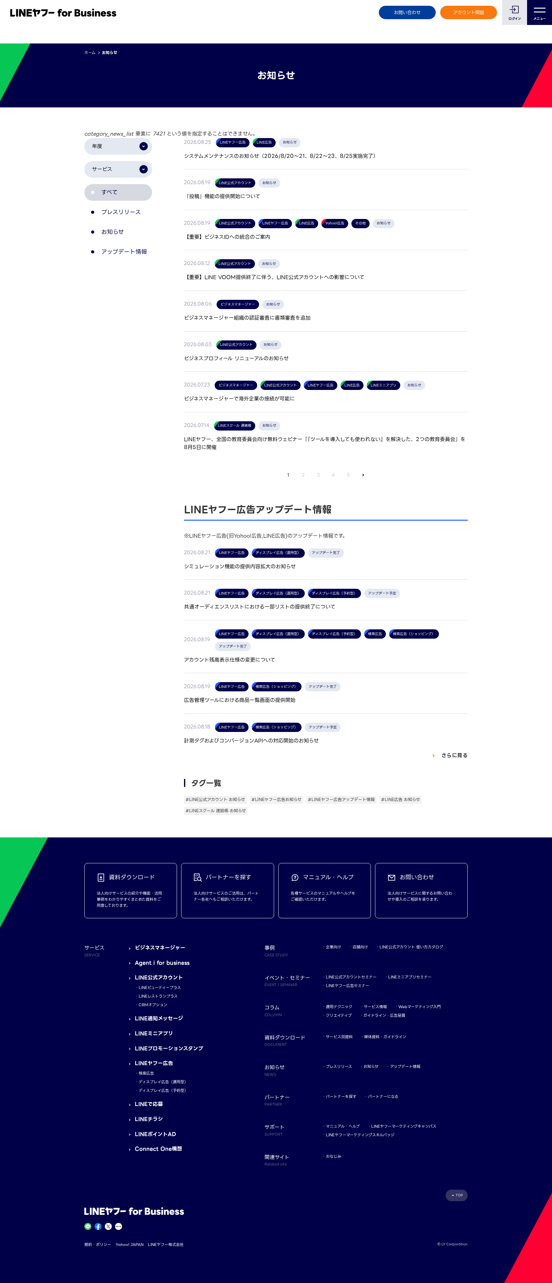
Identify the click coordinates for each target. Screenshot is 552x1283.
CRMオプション (153, 1005)
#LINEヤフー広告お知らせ (276, 799)
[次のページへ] (363, 475)
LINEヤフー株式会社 (166, 1244)
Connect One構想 (158, 1149)
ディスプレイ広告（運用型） (163, 1082)
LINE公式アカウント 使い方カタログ (411, 947)
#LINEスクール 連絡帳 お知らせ (216, 810)
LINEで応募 (149, 1104)
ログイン (515, 18)
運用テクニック (339, 1007)
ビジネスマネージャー (160, 948)
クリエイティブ (339, 1015)
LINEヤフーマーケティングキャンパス (403, 1126)
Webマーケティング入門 (419, 1007)
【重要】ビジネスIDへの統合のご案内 (227, 237)
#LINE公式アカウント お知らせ (215, 799)
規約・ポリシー (97, 1244)
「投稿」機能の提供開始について (222, 196)
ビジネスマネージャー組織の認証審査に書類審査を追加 (247, 318)
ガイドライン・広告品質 (384, 1015)
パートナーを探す (341, 1096)
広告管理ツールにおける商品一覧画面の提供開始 (239, 700)
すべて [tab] (109, 192)
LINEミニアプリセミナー (410, 977)
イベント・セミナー (287, 980)
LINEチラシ (149, 1119)
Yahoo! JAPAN (129, 1244)
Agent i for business (162, 963)
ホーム (90, 53)
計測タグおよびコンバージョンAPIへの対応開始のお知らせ (251, 741)
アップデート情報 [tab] (124, 251)
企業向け (333, 947)
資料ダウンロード (284, 1040)
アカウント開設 (468, 12)
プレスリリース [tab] (121, 212)
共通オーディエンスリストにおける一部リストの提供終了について (259, 607)
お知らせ (371, 1066)
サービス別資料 (339, 1037)
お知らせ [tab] (112, 232)
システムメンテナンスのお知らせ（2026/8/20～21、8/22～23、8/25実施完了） (281, 156)
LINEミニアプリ (154, 1034)
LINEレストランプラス (158, 996)
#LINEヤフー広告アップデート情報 (341, 799)
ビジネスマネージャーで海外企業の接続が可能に (239, 399)
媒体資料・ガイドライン (385, 1037)
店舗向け (360, 947)
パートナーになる (383, 1096)
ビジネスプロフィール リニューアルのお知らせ (236, 358)
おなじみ (333, 1156)
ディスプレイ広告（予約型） (163, 1090)
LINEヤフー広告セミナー (347, 986)
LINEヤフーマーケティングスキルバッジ (360, 1135)
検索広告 (146, 1073)
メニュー (539, 18)
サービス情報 (375, 1007)
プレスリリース (339, 1066)
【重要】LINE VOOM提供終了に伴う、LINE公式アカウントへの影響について (274, 277)
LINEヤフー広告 (154, 1063)
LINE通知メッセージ (159, 1019)
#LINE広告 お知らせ (400, 799)
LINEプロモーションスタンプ (169, 1049)
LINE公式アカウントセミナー (351, 977)
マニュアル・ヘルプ (343, 1126)
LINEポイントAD (155, 1134)
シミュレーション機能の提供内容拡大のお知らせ (240, 567)
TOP (459, 1195)
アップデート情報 (405, 1066)
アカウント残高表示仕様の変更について (229, 660)
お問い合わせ (407, 12)
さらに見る (454, 755)
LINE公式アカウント (159, 978)
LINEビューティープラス (160, 987)
